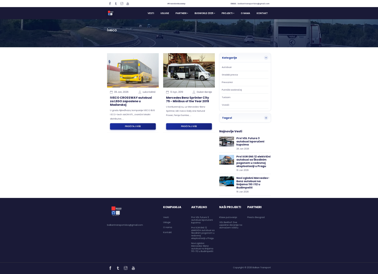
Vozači (225, 105)
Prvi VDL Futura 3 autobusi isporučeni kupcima (202, 220)
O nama (245, 13)
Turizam (226, 97)
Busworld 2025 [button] (204, 13)
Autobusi (227, 67)
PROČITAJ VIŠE (133, 126)
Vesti (151, 13)
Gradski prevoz (230, 74)
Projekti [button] (227, 13)
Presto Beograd (256, 217)
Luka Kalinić (149, 92)
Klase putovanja (228, 217)
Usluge (165, 13)
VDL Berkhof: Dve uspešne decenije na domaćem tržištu (230, 225)
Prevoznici (227, 82)
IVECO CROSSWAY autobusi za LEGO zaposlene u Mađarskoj (131, 101)
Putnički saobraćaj (232, 89)
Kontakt (262, 13)
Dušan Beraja (204, 92)
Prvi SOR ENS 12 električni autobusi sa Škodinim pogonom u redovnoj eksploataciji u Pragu (203, 233)
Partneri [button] (181, 13)
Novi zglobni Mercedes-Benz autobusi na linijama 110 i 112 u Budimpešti (202, 247)
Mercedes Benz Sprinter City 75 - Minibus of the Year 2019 (187, 99)
